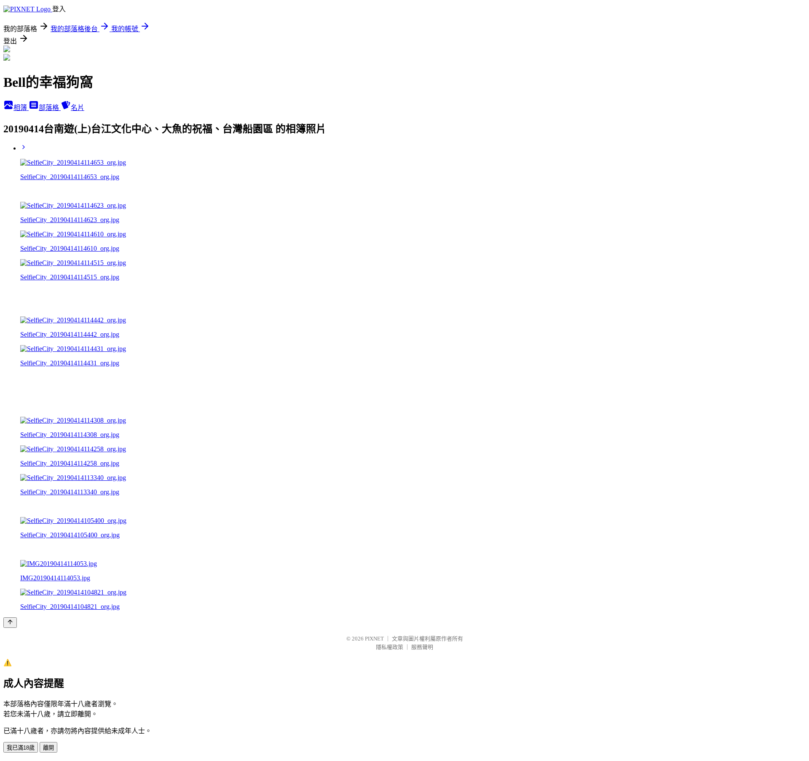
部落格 (50, 107)
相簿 (21, 107)
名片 (77, 107)
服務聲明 (422, 647)
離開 (48, 748)
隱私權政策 (389, 647)
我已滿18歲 (21, 748)
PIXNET (374, 638)
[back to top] (10, 622)
